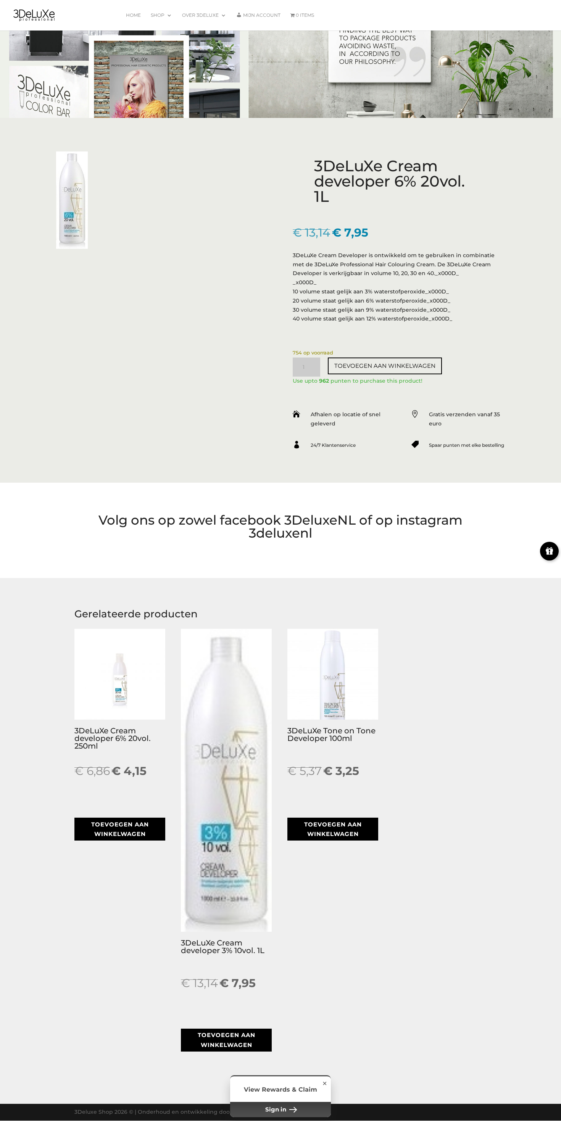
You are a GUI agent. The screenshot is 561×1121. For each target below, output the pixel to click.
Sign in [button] (276, 1109)
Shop (157, 15)
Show (549, 551)
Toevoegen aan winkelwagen (384, 365)
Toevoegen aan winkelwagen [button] (120, 829)
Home (133, 15)
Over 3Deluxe (200, 15)
